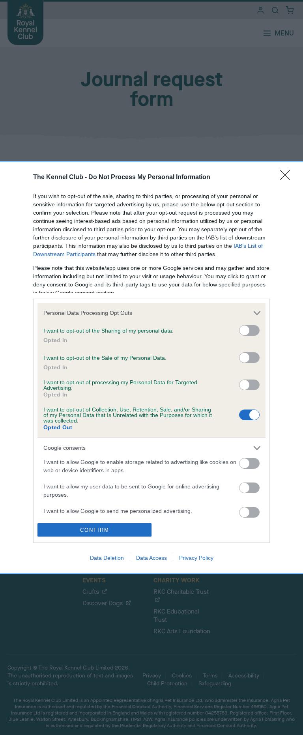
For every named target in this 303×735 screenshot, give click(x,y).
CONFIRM (94, 530)
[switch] (249, 330)
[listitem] (151, 313)
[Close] (287, 177)
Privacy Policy (196, 558)
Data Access (151, 558)
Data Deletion (107, 558)
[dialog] (151, 367)
